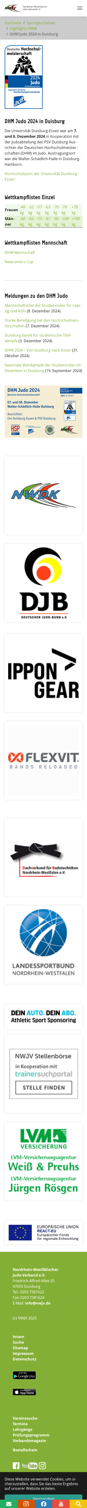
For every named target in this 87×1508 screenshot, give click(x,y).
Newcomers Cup (19, 261)
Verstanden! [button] (43, 1498)
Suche (18, 1342)
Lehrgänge (22, 1429)
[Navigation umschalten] (79, 8)
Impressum (23, 1353)
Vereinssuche (25, 1418)
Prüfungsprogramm (31, 1435)
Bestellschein (25, 1450)
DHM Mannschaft (20, 252)
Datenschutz (24, 1359)
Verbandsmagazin (29, 1440)
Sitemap (20, 1347)
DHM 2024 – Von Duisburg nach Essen (38, 350)
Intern (18, 1336)
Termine (20, 1423)
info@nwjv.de (37, 1303)
